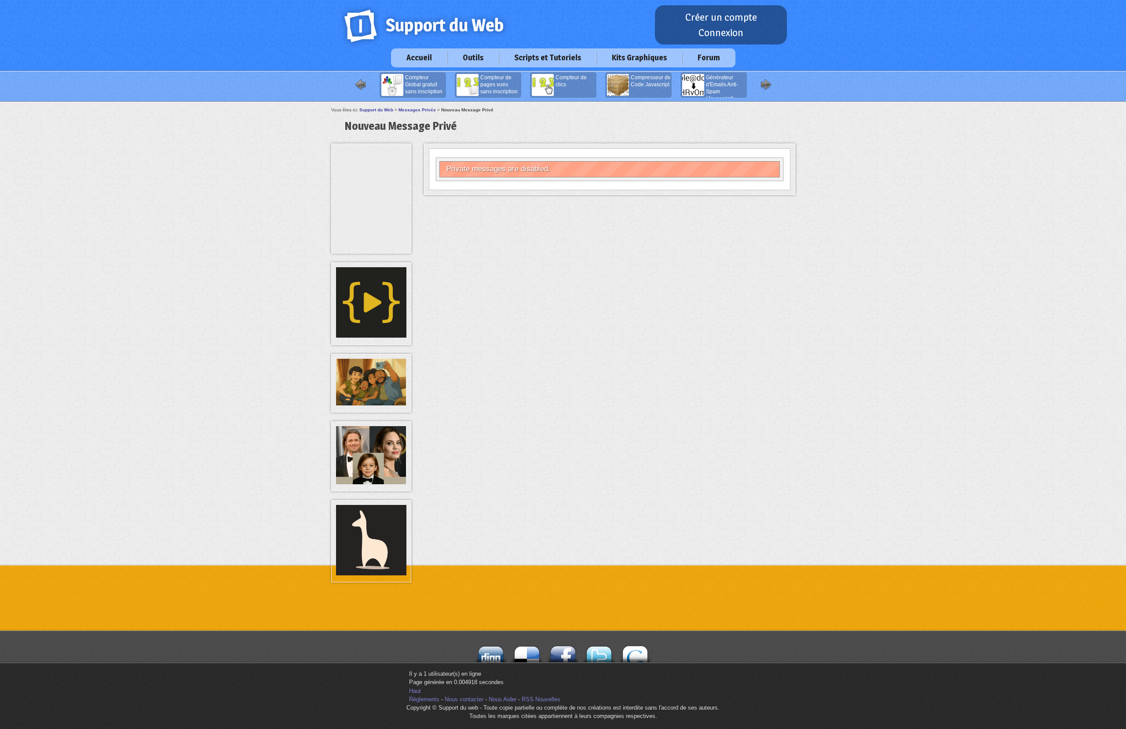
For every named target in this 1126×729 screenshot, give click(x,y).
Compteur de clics (571, 81)
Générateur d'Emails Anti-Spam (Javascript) (722, 86)
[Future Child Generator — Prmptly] (371, 482)
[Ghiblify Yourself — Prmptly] (371, 403)
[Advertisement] (371, 168)
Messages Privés (417, 109)
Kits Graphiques (639, 57)
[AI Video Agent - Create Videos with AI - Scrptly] (371, 335)
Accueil (419, 57)
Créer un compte (721, 17)
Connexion (720, 32)
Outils (473, 57)
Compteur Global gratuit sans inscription (423, 84)
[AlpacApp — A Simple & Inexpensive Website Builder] (371, 573)
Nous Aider (502, 699)
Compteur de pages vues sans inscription (499, 84)
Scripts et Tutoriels (547, 57)
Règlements (424, 699)
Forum (709, 57)
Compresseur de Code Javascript (651, 81)
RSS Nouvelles (541, 699)
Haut (415, 691)
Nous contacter (464, 699)
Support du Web (376, 109)
